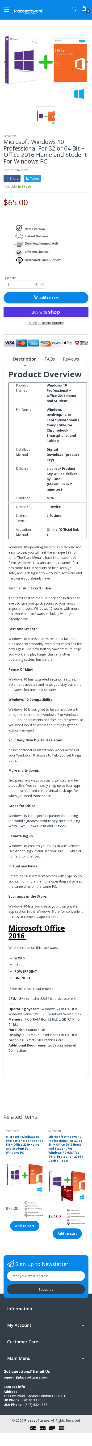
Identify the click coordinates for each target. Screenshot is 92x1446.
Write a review (63, 1095)
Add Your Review (16, 170)
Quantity (10, 278)
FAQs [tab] (50, 359)
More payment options (46, 323)
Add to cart (49, 297)
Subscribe (46, 1289)
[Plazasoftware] (29, 9)
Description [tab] (25, 359)
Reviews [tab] (71, 359)
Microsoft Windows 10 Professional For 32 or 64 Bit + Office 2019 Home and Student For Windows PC (24, 1145)
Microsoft (10, 136)
